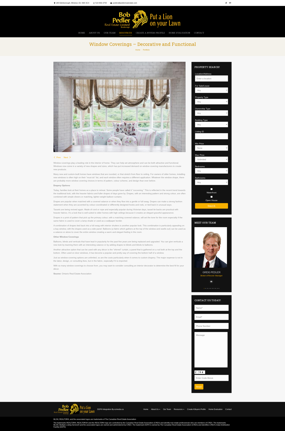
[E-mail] (211, 282)
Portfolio (146, 50)
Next (66, 157)
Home (137, 50)
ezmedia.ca (119, 409)
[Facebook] (226, 3)
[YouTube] (230, 3)
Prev (58, 157)
